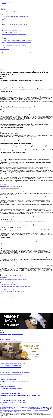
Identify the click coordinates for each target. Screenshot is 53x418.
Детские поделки (25, 408)
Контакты (4, 3)
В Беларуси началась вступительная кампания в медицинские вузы (12, 391)
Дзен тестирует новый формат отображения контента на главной (11, 337)
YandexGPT (7, 408)
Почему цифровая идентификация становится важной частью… (11, 186)
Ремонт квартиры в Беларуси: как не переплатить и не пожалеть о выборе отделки (14, 372)
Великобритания (16, 408)
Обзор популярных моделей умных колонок (8, 339)
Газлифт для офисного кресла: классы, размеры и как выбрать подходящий (13, 377)
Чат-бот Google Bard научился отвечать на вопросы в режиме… (11, 341)
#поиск (29, 407)
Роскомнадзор (37, 410)
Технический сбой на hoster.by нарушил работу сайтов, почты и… (11, 184)
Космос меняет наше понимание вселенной (9, 22)
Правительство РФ (23, 410)
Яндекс (50, 410)
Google (43, 407)
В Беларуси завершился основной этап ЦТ (8, 386)
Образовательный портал (4, 49)
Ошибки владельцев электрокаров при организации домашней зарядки (12, 402)
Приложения (28, 410)
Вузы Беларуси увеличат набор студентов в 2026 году (11, 30)
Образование (4, 28)
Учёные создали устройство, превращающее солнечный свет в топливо (14, 20)
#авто (0, 407)
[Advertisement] (26, 61)
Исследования (42, 408)
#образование (25, 407)
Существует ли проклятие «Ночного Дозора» (8, 379)
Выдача (21, 408)
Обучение (12, 410)
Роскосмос (41, 410)
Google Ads (46, 407)
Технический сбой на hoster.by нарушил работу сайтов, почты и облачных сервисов (17, 40)
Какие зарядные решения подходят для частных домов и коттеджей (14, 45)
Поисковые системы (17, 410)
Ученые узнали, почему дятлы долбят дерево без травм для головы (12, 282)
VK (0, 408)
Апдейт (13, 408)
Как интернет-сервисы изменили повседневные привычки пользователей (15, 16)
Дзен (28, 408)
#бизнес (6, 407)
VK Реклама (4, 408)
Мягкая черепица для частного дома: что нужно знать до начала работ (12, 368)
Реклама (33, 410)
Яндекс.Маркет (15, 411)
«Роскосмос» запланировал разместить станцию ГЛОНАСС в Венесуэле (13, 279)
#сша (37, 407)
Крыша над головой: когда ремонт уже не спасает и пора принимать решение (16, 14)
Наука (3, 19)
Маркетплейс (48, 408)
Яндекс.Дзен (2, 411)
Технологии (4, 38)
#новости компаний (19, 407)
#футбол (39, 407)
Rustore (51, 407)
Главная (3, 8)
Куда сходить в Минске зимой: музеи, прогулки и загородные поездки (12, 363)
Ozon (48, 407)
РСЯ (30, 410)
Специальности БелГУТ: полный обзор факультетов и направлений (14, 34)
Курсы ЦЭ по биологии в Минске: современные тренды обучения (13, 35)
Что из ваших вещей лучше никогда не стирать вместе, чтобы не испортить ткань (16, 26)
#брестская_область (10, 407)
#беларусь (3, 407)
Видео (19, 408)
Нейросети (8, 410)
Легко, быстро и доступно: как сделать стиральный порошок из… (11, 334)
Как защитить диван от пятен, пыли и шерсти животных (10, 398)
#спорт (35, 407)
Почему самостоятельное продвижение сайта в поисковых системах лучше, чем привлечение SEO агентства (20, 404)
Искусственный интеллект (34, 408)
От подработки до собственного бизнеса (7, 384)
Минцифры (2, 410)
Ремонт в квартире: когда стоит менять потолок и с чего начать (11, 374)
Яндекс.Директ (7, 411)
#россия (32, 407)
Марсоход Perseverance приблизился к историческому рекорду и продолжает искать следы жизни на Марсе (20, 395)
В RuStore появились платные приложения (7, 335)
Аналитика (10, 408)
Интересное (4, 9)
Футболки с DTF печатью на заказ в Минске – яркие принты (13, 43)
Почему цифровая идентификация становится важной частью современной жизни (16, 42)
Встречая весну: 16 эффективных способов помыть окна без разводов (14, 24)
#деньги (14, 407)
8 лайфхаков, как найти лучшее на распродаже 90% (11, 11)
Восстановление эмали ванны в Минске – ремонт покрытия (10, 367)
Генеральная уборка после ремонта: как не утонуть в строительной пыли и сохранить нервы (16, 370)
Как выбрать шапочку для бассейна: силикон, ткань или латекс (11, 365)
